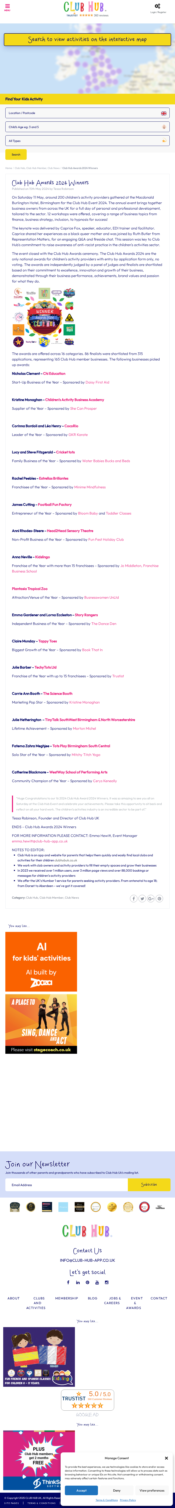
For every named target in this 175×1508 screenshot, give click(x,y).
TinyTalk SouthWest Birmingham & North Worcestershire (90, 719)
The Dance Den (103, 623)
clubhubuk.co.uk (66, 860)
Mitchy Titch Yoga (86, 754)
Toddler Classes (118, 513)
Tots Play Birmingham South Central (81, 746)
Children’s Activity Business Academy (74, 399)
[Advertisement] (87, 1086)
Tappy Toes (47, 641)
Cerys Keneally (105, 781)
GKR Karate (78, 434)
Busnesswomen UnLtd (101, 597)
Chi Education (54, 373)
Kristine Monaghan (84, 702)
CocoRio (71, 426)
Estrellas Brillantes (53, 478)
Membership (66, 1298)
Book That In (92, 649)
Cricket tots (65, 452)
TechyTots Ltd (46, 667)
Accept (81, 1490)
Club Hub (20, 168)
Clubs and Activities (36, 1303)
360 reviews (101, 15)
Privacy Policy (128, 1500)
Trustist (118, 676)
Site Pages (11, 1503)
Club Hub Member (36, 168)
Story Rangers (86, 615)
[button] (166, 1458)
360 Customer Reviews (100, 1399)
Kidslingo (42, 557)
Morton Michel (84, 728)
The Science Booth (57, 693)
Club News (54, 168)
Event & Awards (134, 1303)
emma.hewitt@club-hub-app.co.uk (40, 841)
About (13, 1298)
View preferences (152, 1490)
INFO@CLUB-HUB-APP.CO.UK (87, 1260)
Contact (159, 1298)
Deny (117, 1490)
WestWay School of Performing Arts (78, 772)
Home (8, 168)
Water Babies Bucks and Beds (106, 460)
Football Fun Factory (55, 504)
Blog (93, 1298)
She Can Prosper (83, 408)
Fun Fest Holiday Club (106, 539)
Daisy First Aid (97, 382)
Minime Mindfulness (90, 487)
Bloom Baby (88, 513)
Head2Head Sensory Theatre (70, 530)
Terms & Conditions (107, 1500)
